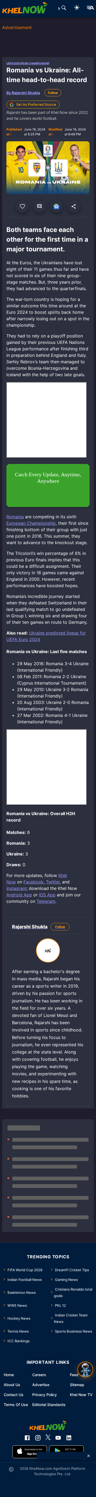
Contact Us (13, 1394)
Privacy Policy (44, 1394)
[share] (73, 206)
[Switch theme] (77, 8)
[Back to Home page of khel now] (24, 9)
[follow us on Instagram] (38, 1438)
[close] (88, 1455)
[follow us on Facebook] (27, 1438)
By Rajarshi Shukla (23, 92)
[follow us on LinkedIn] (69, 1438)
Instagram (16, 888)
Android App (19, 894)
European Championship (31, 523)
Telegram (46, 901)
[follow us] (56, 206)
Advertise (40, 1384)
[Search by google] (64, 8)
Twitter (53, 882)
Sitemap (77, 1384)
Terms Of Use (16, 1404)
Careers (39, 1374)
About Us (12, 1384)
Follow (53, 93)
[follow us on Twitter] (48, 1438)
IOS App (47, 894)
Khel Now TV (81, 1394)
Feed (74, 1374)
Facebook (33, 882)
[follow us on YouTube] (58, 1438)
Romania (15, 516)
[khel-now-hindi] (90, 8)
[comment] (39, 206)
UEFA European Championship (27, 63)
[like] (22, 206)
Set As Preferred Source (36, 104)
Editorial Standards (49, 1404)
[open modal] (85, 1369)
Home (9, 1374)
